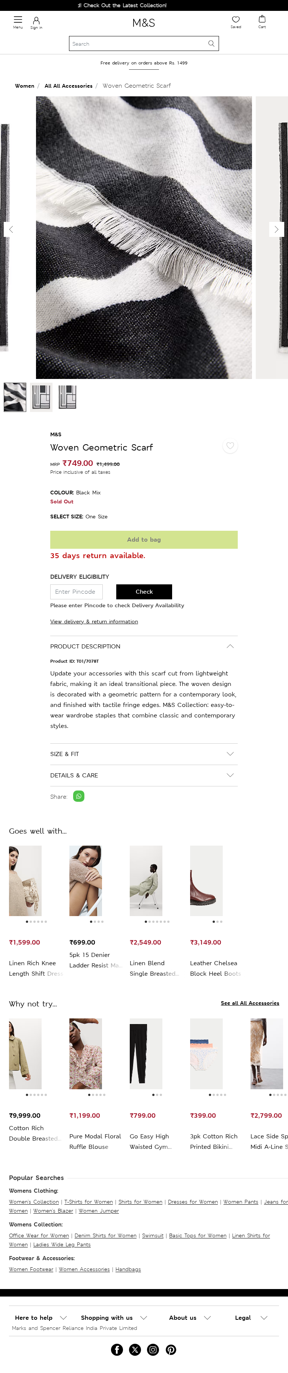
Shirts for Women (140, 1201)
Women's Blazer (53, 1210)
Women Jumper (99, 1210)
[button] (276, 229)
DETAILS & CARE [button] (74, 775)
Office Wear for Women (39, 1235)
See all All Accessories (250, 1002)
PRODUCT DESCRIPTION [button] (85, 646)
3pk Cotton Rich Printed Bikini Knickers (214, 1142)
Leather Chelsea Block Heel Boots (215, 968)
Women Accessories (84, 1269)
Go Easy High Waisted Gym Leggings (149, 1142)
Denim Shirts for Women (105, 1235)
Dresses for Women (193, 1201)
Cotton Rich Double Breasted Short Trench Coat (35, 1134)
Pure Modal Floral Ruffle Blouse (95, 1141)
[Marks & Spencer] (144, 28)
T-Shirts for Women (88, 1201)
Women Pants (241, 1201)
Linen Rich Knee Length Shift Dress (36, 968)
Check (144, 592)
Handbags (128, 1269)
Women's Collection (34, 1201)
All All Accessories (69, 85)
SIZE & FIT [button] (64, 754)
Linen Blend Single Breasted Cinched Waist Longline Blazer (153, 969)
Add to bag (144, 540)
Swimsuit (153, 1235)
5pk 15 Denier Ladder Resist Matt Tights (96, 961)
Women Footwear (31, 1269)
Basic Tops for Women (197, 1235)
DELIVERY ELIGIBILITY (79, 577)
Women (24, 85)
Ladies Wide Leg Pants (62, 1244)
